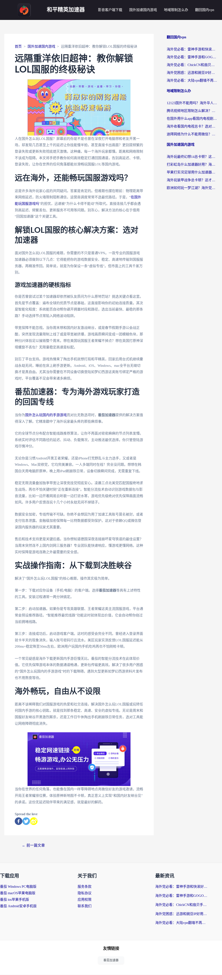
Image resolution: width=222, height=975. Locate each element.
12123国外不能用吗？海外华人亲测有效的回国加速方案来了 (192, 103)
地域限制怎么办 (176, 10)
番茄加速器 (111, 960)
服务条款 (84, 886)
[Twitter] (26, 821)
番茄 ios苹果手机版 (14, 899)
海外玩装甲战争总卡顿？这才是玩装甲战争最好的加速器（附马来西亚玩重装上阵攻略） (192, 180)
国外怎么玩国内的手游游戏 (46, 415)
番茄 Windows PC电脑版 (18, 886)
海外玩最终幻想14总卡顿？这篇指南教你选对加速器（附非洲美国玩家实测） (192, 156)
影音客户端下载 (110, 10)
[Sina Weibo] (34, 821)
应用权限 (84, 899)
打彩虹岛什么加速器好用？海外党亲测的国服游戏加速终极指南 (192, 164)
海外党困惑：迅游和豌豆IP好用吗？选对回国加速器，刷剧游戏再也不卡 (192, 72)
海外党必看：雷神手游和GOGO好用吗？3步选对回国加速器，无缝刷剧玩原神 (192, 57)
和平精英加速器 (66, 10)
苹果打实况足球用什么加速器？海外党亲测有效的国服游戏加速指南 (192, 172)
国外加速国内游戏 (143, 10)
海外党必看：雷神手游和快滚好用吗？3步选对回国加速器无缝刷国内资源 (192, 49)
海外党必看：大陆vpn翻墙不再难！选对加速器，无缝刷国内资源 (192, 80)
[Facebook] (18, 821)
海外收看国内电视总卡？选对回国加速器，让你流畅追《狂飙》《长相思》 (192, 126)
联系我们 (84, 906)
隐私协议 (84, 893)
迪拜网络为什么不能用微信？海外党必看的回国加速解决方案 (192, 134)
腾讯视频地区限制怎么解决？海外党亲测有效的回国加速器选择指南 (192, 111)
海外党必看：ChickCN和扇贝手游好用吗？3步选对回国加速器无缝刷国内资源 (192, 65)
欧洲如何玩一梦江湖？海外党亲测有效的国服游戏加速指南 (192, 188)
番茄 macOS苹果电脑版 (17, 893)
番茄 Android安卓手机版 (18, 906)
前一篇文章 (33, 845)
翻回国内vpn (204, 10)
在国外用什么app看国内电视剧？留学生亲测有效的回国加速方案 (192, 118)
